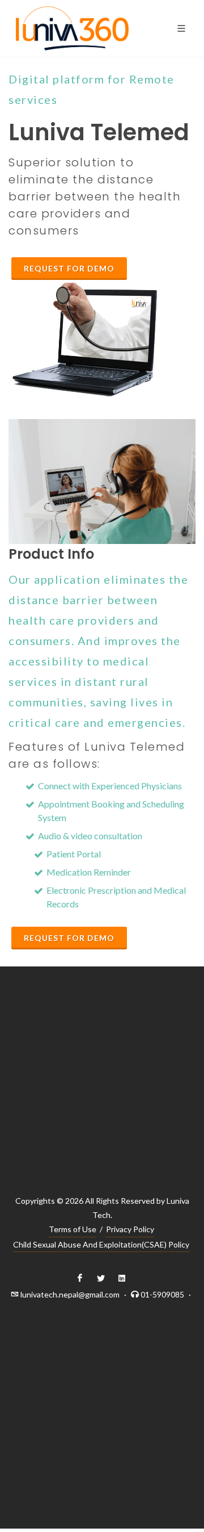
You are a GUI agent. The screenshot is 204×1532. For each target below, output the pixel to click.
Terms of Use (72, 1229)
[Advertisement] (102, 1091)
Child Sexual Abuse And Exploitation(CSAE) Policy (101, 1244)
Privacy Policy (130, 1229)
